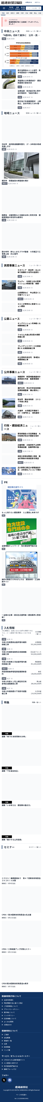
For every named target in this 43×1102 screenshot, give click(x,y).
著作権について (8, 1012)
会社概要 (6, 1038)
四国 (31, 13)
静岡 (17, 13)
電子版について (11, 8)
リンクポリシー (8, 1015)
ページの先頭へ (21, 1095)
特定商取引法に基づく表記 (12, 1003)
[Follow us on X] (4, 1080)
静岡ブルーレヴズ (9, 1069)
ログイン (37, 2)
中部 (22, 13)
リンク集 (6, 1050)
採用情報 (6, 1047)
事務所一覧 (7, 1041)
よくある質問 (7, 1021)
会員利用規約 (7, 1000)
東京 (7, 13)
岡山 (35, 13)
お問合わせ (28, 2)
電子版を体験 (23, 8)
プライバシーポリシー (10, 1009)
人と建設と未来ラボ (10, 1063)
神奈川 (13, 13)
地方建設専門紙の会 (10, 1066)
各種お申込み (17, 8)
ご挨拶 (5, 1034)
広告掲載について (9, 1018)
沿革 (4, 1044)
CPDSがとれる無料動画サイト (13, 1060)
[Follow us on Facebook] (9, 1080)
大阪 (26, 13)
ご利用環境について (10, 1006)
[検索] (39, 8)
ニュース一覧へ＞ (35, 265)
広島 (39, 13)
